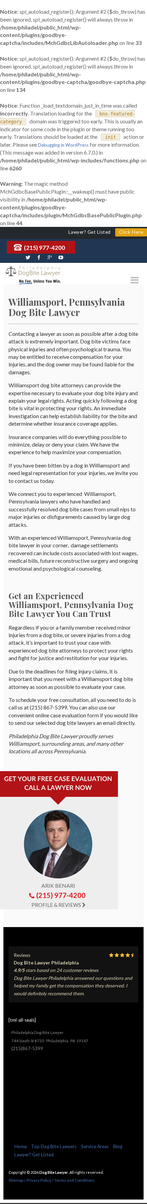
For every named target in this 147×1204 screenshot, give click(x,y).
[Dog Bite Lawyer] (32, 271)
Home (20, 1146)
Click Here (131, 232)
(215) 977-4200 (44, 247)
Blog (117, 1146)
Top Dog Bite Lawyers (54, 1146)
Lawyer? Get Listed (34, 1154)
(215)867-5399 (27, 1048)
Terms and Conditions (74, 1180)
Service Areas (95, 1146)
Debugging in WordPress (63, 145)
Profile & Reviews (56, 905)
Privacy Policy (38, 1180)
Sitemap (16, 1180)
